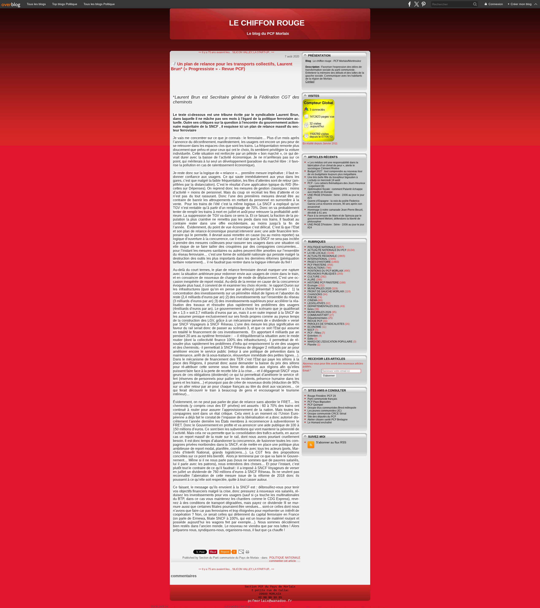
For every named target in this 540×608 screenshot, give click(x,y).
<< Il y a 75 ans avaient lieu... (215, 52)
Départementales (317, 318)
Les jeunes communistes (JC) (325, 410)
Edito (310, 338)
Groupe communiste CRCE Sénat (327, 413)
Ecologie (313, 285)
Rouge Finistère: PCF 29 (322, 395)
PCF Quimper (315, 404)
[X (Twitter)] (416, 4)
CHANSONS (315, 294)
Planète (312, 344)
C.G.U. (313, 606)
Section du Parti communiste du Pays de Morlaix (196, 606)
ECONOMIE (314, 326)
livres (311, 309)
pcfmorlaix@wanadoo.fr (270, 601)
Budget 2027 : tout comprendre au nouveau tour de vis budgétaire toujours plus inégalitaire (335, 173)
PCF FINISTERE (317, 264)
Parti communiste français (322, 398)
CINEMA (312, 300)
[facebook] (409, 4)
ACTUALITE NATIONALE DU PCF (327, 250)
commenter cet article (283, 560)
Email (306, 370)
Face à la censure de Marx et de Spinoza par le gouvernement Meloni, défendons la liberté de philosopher (335, 218)
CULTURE (314, 276)
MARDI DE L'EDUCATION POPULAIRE (330, 341)
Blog (308, 61)
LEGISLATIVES (316, 303)
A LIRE (311, 279)
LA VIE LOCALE (317, 253)
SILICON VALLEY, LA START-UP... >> (253, 52)
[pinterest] (423, 4)
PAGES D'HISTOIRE (319, 261)
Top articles (260, 606)
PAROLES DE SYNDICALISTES (326, 323)
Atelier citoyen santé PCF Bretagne (328, 419)
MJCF (311, 329)
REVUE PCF (315, 321)
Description (312, 66)
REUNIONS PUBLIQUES (322, 273)
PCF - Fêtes (314, 332)
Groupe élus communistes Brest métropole (332, 407)
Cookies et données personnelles (341, 606)
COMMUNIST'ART (318, 315)
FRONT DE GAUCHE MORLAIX (326, 291)
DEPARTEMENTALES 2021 (323, 306)
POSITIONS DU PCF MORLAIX (325, 270)
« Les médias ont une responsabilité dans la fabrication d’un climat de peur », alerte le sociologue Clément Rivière (333, 165)
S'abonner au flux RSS (331, 442)
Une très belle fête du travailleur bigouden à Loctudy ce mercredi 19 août (333, 179)
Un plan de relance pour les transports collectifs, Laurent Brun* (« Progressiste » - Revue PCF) (231, 66)
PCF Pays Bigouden (319, 401)
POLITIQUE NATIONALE (284, 557)
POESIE (312, 297)
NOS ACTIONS (316, 267)
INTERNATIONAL (318, 258)
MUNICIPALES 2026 (319, 312)
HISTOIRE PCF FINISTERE (323, 282)
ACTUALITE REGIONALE (322, 256)
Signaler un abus (295, 606)
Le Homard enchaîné (320, 422)
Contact (309, 81)
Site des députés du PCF (322, 416)
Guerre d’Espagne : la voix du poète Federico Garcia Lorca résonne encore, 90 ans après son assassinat (335, 203)
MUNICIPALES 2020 (319, 288)
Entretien (313, 335)
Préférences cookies (376, 606)
